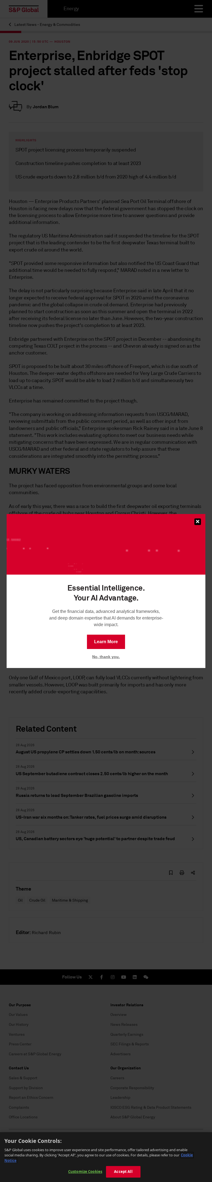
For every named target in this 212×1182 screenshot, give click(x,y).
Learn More (106, 641)
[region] (106, 1157)
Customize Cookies (85, 1171)
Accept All (123, 1171)
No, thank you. (106, 656)
